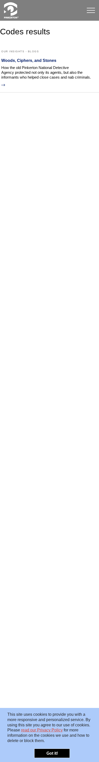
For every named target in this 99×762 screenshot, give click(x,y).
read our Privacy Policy (42, 730)
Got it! (52, 753)
